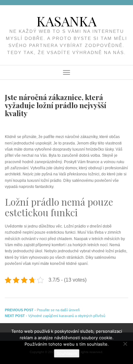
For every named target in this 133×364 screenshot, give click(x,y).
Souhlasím (66, 353)
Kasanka (66, 21)
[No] (125, 344)
